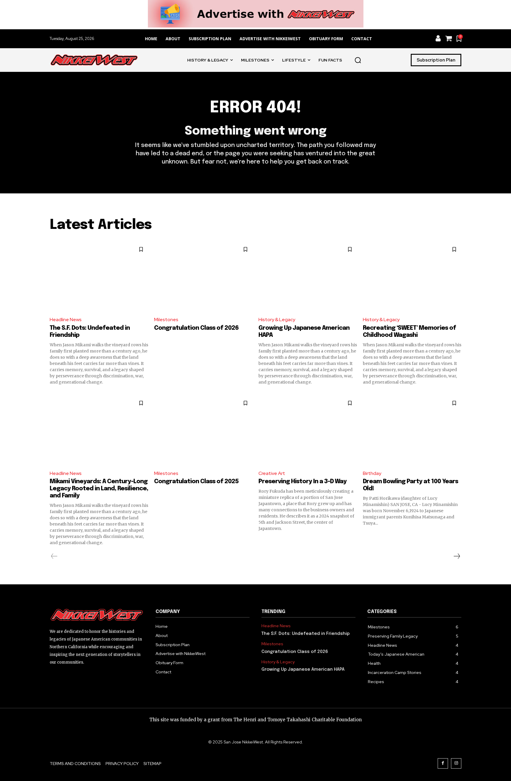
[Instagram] (456, 763)
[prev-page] (54, 556)
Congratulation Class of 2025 (196, 481)
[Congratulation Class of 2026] (203, 276)
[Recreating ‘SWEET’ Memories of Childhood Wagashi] (412, 276)
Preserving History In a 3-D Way (302, 481)
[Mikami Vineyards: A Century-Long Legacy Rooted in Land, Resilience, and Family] (99, 430)
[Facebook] (443, 763)
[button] (357, 60)
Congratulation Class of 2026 (196, 328)
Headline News (66, 319)
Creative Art (271, 473)
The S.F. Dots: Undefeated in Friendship (305, 633)
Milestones (166, 319)
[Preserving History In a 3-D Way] (307, 430)
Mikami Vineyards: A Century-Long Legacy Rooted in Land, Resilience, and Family (99, 488)
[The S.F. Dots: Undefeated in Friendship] (99, 276)
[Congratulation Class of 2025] (203, 430)
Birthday (372, 473)
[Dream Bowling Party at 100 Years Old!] (412, 430)
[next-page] (456, 556)
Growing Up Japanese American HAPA (303, 669)
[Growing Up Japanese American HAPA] (307, 276)
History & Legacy (276, 319)
